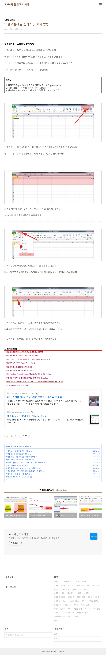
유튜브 (57, 601)
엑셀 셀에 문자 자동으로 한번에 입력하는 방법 (20, 457)
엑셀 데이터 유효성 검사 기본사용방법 (18, 474)
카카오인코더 (60, 608)
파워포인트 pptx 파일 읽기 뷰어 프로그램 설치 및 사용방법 (25, 462)
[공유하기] (12, 436)
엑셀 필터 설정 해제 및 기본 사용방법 (17, 477)
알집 (90, 597)
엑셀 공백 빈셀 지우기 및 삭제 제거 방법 (18, 459)
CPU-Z (88, 608)
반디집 (68, 604)
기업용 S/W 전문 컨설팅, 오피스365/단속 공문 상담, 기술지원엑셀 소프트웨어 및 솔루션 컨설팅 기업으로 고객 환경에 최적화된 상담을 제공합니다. (44, 402)
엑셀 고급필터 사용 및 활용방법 (16, 465)
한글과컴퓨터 (83, 612)
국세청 (70, 593)
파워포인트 (94, 601)
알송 (97, 597)
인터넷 (71, 585)
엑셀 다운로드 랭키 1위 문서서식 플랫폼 (27, 416)
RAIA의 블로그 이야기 (16, 4)
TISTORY (53, 651)
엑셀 (76, 604)
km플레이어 (67, 581)
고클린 (71, 597)
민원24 (96, 585)
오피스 (16, 446)
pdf (65, 601)
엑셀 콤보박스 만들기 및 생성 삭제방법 (18, 451)
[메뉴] (100, 4)
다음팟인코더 (87, 604)
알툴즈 (76, 616)
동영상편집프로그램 (62, 616)
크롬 (57, 612)
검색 (49, 635)
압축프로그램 (60, 597)
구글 (86, 589)
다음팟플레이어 (68, 612)
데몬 (87, 593)
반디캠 (79, 593)
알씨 (77, 581)
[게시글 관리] (15, 436)
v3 (70, 608)
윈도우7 (67, 589)
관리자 (61, 651)
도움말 (97, 608)
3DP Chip (75, 601)
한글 (57, 581)
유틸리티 (58, 604)
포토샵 (57, 589)
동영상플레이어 (84, 585)
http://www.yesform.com (18, 412)
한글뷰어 (78, 608)
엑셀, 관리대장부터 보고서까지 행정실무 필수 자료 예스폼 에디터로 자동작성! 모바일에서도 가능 (45, 421)
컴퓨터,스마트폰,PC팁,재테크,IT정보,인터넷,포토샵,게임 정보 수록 (34, 538)
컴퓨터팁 (9, 446)
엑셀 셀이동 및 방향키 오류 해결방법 (17, 454)
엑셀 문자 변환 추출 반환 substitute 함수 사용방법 (22, 468)
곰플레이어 (59, 593)
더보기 (56, 621)
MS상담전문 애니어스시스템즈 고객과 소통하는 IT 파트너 (35, 397)
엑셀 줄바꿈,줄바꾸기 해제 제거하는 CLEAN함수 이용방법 (24, 471)
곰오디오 (77, 589)
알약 (85, 581)
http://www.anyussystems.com (21, 393)
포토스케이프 (60, 585)
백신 (84, 601)
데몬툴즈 (81, 597)
